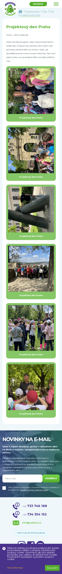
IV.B (52, 11)
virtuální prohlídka (31, 532)
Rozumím (52, 568)
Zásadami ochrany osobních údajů (33, 490)
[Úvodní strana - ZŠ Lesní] (20, 11)
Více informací (15, 568)
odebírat (51, 478)
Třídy (44, 11)
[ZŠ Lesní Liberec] (10, 9)
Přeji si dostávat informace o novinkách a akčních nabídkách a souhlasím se (34, 488)
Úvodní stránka (32, 11)
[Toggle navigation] (56, 4)
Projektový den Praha (30, 15)
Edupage (38, 4)
